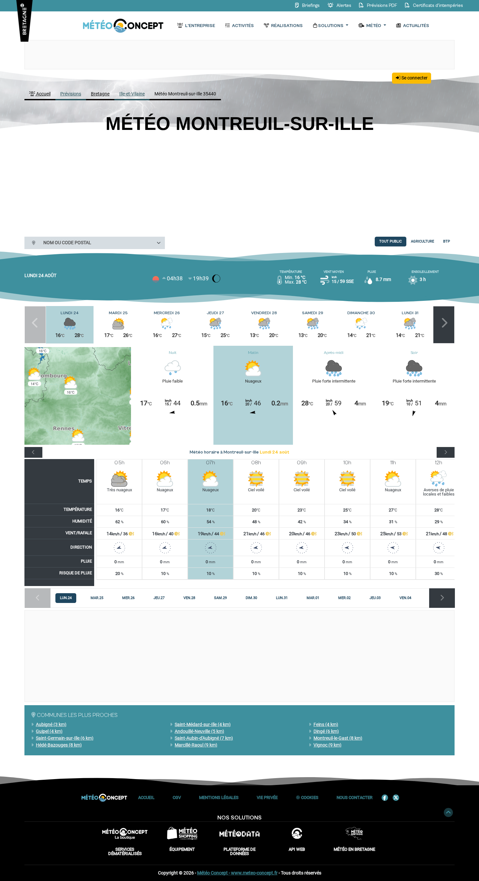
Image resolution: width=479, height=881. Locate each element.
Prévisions (70, 93)
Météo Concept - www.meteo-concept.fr (237, 872)
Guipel (49, 731)
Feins (325, 724)
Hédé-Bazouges (59, 745)
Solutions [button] (331, 25)
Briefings (311, 5)
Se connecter (414, 77)
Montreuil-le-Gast (337, 738)
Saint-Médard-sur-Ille (203, 724)
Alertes (344, 5)
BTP (446, 241)
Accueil (43, 93)
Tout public (390, 241)
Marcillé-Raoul (196, 745)
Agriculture (422, 241)
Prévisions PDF (382, 5)
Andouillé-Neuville (199, 731)
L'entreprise (199, 25)
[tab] (65, 598)
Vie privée (267, 797)
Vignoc (327, 745)
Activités (242, 25)
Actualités (415, 25)
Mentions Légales (219, 797)
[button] (34, 376)
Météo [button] (373, 25)
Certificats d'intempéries (437, 5)
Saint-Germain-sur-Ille (65, 738)
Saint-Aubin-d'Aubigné (204, 738)
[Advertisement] (239, 183)
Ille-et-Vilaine (132, 93)
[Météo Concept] (123, 26)
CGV (177, 797)
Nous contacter (354, 797)
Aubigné (51, 724)
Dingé (326, 731)
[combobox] (101, 243)
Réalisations (286, 25)
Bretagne (100, 93)
